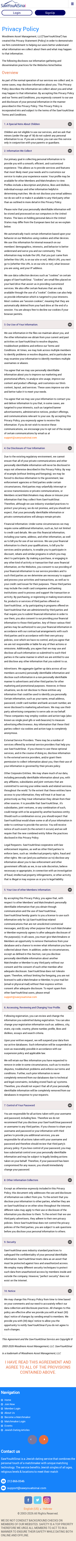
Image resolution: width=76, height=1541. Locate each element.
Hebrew (47, 1509)
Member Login (12, 1408)
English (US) (31, 1509)
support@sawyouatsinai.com (20, 437)
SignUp (50, 13)
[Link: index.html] (16, 4)
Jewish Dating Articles (17, 1430)
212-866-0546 (15, 1481)
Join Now (9, 1404)
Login (17, 13)
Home (7, 1400)
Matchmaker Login (14, 1421)
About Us (9, 1412)
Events (8, 1425)
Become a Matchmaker (17, 1417)
